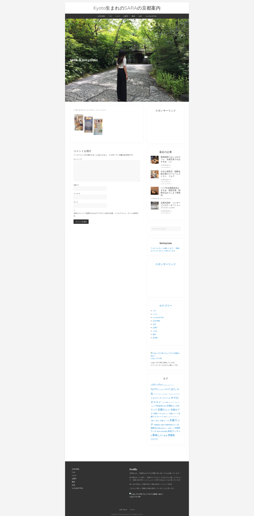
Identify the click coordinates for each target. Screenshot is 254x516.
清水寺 (159, 431)
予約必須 (159, 406)
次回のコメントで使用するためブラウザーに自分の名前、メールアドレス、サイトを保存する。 (106, 214)
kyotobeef (161, 389)
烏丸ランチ (173, 431)
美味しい (157, 435)
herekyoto (165, 385)
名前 (76, 185)
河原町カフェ (171, 428)
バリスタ (175, 402)
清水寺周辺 (164, 431)
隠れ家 (165, 435)
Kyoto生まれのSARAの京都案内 (127, 8)
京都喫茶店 (157, 425)
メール (77, 193)
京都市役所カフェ (171, 425)
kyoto (154, 389)
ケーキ (167, 398)
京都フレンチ (164, 421)
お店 (154, 324)
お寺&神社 (156, 321)
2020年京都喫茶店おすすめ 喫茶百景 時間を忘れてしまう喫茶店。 (170, 191)
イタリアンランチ (158, 398)
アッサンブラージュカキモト (161, 394)
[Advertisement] (163, 126)
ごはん (155, 331)
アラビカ (170, 394)
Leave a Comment (101, 110)
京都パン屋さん (155, 421)
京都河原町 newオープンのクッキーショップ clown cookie (170, 205)
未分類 (155, 338)
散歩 (154, 334)
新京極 (158, 428)
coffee (159, 384)
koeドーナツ (171, 385)
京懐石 (164, 406)
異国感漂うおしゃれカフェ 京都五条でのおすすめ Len (170, 159)
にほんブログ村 (156, 358)
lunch (168, 389)
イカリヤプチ (176, 394)
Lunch (155, 314)
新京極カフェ (164, 428)
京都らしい (164, 409)
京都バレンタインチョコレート (171, 416)
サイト (76, 202)
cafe (153, 384)
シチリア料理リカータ (166, 402)
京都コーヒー (165, 413)
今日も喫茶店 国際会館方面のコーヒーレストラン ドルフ (170, 173)
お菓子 (155, 327)
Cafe (154, 311)
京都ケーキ (157, 413)
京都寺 (163, 425)
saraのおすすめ (158, 317)
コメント (78, 159)
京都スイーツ (173, 413)
